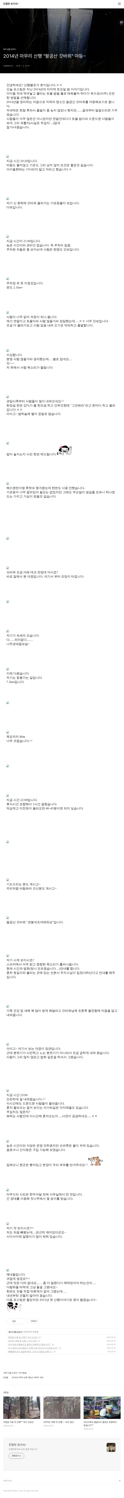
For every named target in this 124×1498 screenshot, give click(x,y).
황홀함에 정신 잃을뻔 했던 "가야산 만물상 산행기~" (30, 1351)
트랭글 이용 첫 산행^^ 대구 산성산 (23, 1337)
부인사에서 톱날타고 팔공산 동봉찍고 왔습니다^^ (29, 1344)
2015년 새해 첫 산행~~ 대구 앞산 (22, 1341)
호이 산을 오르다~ (16, 1332)
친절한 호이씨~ (11, 3)
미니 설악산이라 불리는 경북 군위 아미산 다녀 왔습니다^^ (33, 1348)
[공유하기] (19, 1321)
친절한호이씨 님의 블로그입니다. (23, 1449)
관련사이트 (7, 1481)
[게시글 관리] (23, 1321)
